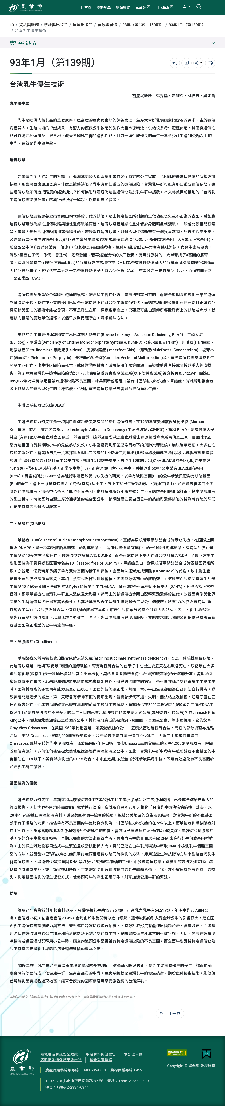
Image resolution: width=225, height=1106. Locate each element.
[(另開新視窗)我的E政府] (206, 1054)
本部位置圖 (133, 1054)
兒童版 (140, 8)
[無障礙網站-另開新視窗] (177, 1054)
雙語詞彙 (104, 8)
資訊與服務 (29, 25)
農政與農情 (107, 25)
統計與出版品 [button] (23, 42)
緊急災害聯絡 (101, 1060)
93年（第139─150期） (143, 25)
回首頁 (86, 8)
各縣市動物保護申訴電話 (61, 1060)
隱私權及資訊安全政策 (59, 1054)
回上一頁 (172, 1013)
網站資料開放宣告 (101, 1054)
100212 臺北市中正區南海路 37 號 (74, 1081)
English (163, 8)
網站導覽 (123, 8)
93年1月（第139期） (187, 25)
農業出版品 (83, 25)
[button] (215, 1096)
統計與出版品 (56, 25)
